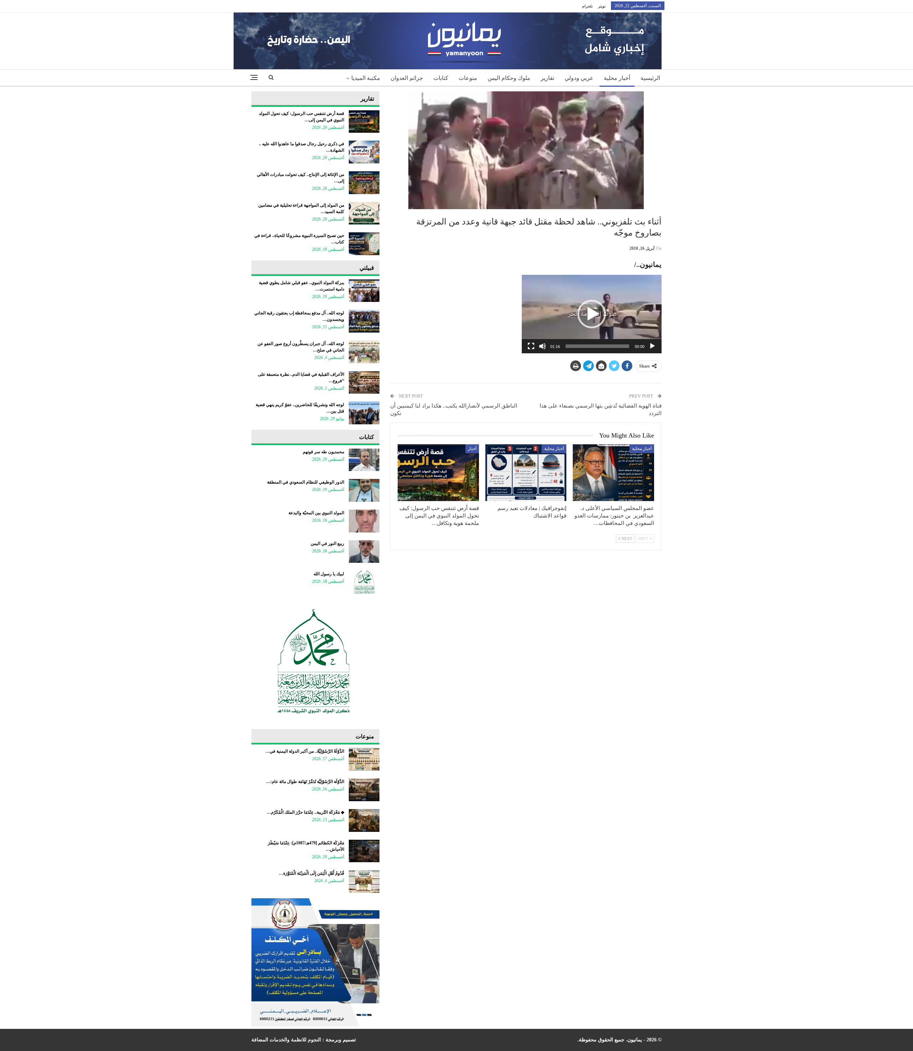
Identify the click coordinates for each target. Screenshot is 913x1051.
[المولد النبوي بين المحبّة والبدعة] (364, 521)
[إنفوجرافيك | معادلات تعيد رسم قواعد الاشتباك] (526, 472)
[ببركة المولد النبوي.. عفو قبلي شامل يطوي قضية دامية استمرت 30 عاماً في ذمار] (364, 290)
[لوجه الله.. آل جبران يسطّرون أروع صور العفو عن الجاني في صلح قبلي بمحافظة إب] (364, 351)
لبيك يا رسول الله (328, 573)
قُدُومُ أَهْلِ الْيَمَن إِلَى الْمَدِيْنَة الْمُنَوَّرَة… (311, 873)
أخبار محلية (617, 78)
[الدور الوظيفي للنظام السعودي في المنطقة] (364, 490)
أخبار (472, 448)
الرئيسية (650, 78)
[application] (592, 314)
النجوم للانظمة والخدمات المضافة (286, 1039)
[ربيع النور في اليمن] (364, 551)
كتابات (440, 78)
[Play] (652, 346)
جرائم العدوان (407, 78)
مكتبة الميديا (365, 78)
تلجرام (587, 6)
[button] (591, 314)
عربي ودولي (579, 78)
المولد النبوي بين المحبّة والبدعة (316, 512)
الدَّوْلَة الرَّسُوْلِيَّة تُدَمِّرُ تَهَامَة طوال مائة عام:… (305, 781)
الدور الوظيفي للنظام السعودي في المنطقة (305, 482)
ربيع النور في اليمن (327, 543)
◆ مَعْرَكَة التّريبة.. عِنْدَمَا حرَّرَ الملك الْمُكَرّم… (305, 812)
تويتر (602, 6)
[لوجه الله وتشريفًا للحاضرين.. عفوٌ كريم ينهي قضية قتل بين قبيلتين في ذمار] (364, 412)
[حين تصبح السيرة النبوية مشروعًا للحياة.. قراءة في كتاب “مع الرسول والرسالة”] (364, 243)
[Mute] (542, 346)
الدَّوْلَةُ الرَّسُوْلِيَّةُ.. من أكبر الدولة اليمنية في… (304, 751)
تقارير (547, 78)
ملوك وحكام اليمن (509, 78)
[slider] (597, 346)
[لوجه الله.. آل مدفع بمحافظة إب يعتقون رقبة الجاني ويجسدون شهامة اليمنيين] (364, 321)
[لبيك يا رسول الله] (364, 582)
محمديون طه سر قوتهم (323, 451)
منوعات (468, 78)
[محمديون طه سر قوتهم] (364, 460)
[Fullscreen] (531, 346)
